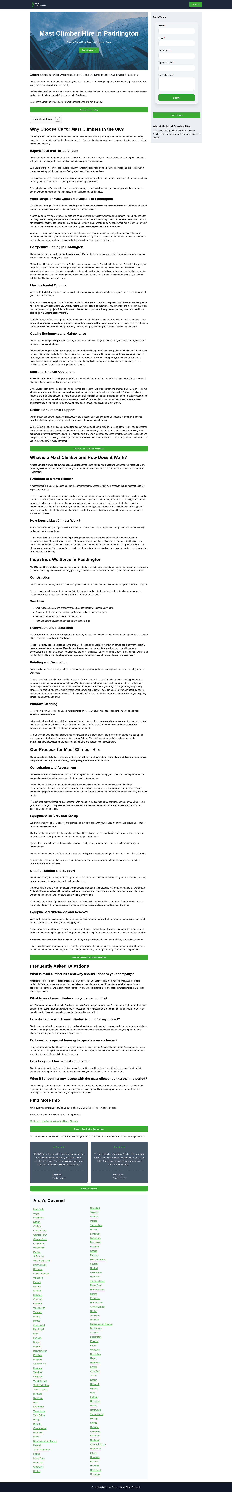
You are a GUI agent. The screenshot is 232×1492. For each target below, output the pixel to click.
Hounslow (95, 1277)
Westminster (39, 1248)
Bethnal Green (40, 1351)
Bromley (37, 1424)
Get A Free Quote (89, 1189)
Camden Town (40, 1230)
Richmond (38, 1432)
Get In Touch (177, 115)
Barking (94, 1388)
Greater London (97, 1307)
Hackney (37, 1359)
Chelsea (74, 1121)
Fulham (37, 1282)
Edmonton (95, 1298)
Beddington (95, 1337)
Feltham (94, 1397)
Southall (94, 1264)
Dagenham (95, 1448)
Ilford (92, 1393)
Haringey (37, 1368)
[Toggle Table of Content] (56, 119)
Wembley (37, 1372)
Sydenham (95, 1238)
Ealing (36, 1419)
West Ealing (39, 1415)
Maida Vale (35, 1121)
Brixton (36, 1342)
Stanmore (94, 1315)
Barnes (36, 1321)
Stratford (94, 1212)
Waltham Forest (97, 1289)
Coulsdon (94, 1440)
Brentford (37, 1394)
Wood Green (39, 1411)
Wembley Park (40, 1381)
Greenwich (38, 1467)
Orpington (95, 1457)
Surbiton (94, 1332)
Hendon (37, 1346)
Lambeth (37, 1338)
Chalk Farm (38, 1243)
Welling (93, 1418)
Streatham (38, 1398)
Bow (35, 1402)
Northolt (94, 1268)
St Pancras (38, 1256)
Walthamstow (96, 1302)
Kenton (36, 1471)
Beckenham (96, 1328)
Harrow (93, 1229)
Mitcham (94, 1216)
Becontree (95, 1436)
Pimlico (36, 1252)
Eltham (93, 1380)
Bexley (93, 1453)
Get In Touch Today (89, 110)
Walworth (37, 1312)
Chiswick (37, 1303)
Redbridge (95, 1363)
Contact (195, 4)
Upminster (95, 1474)
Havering (94, 1466)
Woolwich (95, 1350)
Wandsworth (39, 1308)
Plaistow (94, 1255)
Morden (93, 1221)
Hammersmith (40, 1265)
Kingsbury (38, 1376)
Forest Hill (38, 1462)
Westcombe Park (98, 1259)
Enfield (93, 1367)
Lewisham (95, 1234)
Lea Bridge (38, 1407)
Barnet (93, 1294)
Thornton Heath (97, 1281)
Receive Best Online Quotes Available (89, 957)
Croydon (94, 1341)
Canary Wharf (39, 1428)
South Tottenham (41, 1385)
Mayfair (45, 1121)
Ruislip (93, 1405)
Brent (35, 1334)
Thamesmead (96, 1414)
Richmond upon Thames (45, 1441)
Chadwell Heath (98, 1444)
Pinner (93, 1345)
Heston (93, 1311)
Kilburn (65, 1121)
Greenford (95, 1208)
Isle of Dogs (39, 1458)
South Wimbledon (41, 1450)
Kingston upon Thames (101, 1324)
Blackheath (95, 1242)
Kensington (55, 1121)
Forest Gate (95, 1285)
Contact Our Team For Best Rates (89, 449)
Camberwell (39, 1325)
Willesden (38, 1278)
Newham (94, 1320)
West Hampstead (41, 1260)
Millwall (37, 1437)
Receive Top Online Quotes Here (89, 1129)
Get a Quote (87, 50)
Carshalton (95, 1354)
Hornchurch (95, 1470)
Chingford (95, 1371)
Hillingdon (95, 1401)
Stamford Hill (39, 1364)
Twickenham (96, 1225)
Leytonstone (96, 1272)
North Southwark (41, 1273)
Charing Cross (40, 1239)
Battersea (37, 1269)
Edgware (94, 1247)
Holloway (37, 1295)
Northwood (95, 1410)
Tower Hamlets (40, 1389)
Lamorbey (95, 1431)
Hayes (93, 1358)
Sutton (93, 1375)
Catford (93, 1251)
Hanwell (37, 1445)
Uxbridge (94, 1427)
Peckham (37, 1355)
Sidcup (93, 1423)
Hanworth (94, 1384)
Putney (36, 1316)
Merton (36, 1454)
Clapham (37, 1299)
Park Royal (38, 1329)
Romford (94, 1461)
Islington (37, 1291)
